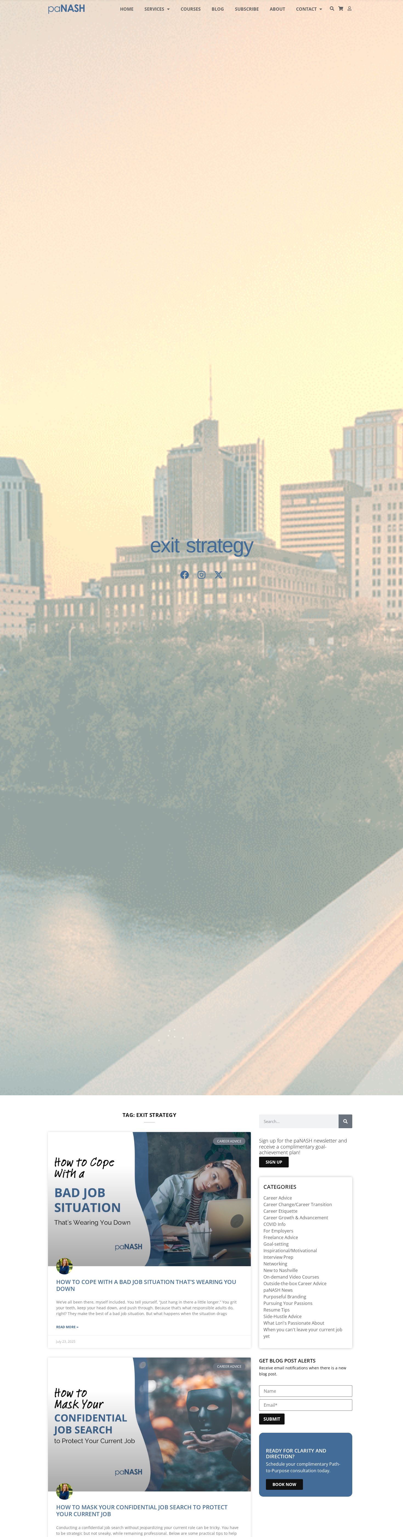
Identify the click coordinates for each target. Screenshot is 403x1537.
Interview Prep (278, 1257)
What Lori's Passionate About (293, 1323)
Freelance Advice (280, 1237)
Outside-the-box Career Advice (295, 1283)
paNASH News (278, 1290)
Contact (306, 9)
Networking (275, 1264)
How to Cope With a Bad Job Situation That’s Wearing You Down (146, 1285)
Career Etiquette (280, 1211)
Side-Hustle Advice (282, 1316)
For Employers (278, 1231)
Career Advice (277, 1198)
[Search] (345, 1121)
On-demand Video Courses (291, 1277)
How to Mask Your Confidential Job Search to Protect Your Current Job (142, 1510)
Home (127, 9)
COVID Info (274, 1224)
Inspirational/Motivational (290, 1251)
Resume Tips (276, 1310)
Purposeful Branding (284, 1297)
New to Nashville (280, 1270)
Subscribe (247, 9)
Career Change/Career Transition (297, 1204)
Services (154, 9)
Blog (218, 9)
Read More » (67, 1327)
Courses (191, 9)
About (277, 9)
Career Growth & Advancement (295, 1218)
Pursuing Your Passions (288, 1303)
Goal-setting (276, 1244)
